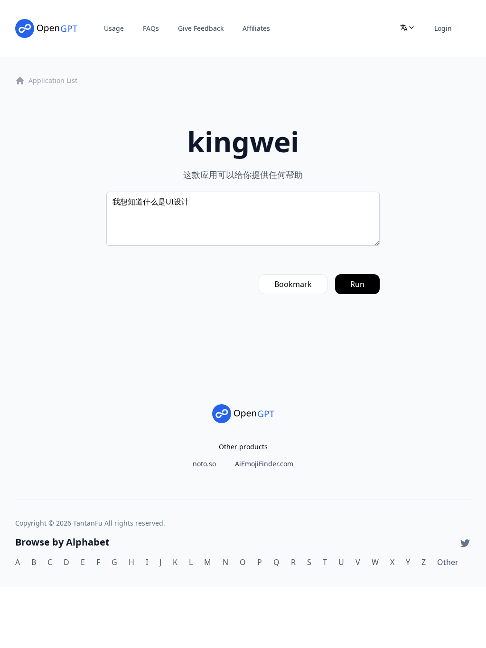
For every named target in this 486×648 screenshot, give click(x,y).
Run (357, 284)
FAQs (151, 28)
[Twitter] (465, 543)
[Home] (46, 28)
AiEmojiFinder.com (264, 463)
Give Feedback (201, 28)
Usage (114, 28)
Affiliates (256, 28)
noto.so (204, 463)
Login (443, 28)
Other (447, 562)
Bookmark (293, 284)
